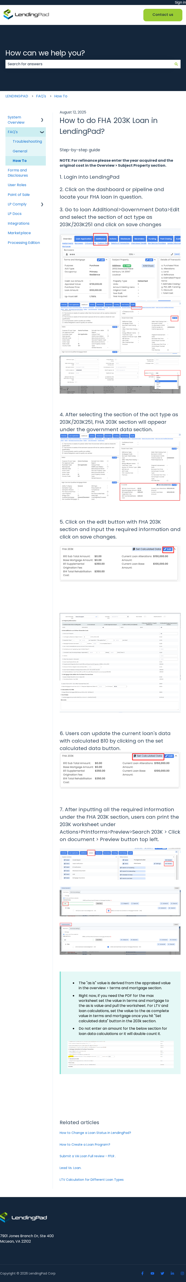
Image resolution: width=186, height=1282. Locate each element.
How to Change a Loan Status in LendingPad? (95, 1132)
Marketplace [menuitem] (19, 233)
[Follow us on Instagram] (182, 1273)
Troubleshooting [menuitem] (27, 141)
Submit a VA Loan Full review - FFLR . (88, 1156)
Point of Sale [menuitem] (19, 194)
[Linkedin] (172, 1273)
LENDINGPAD (16, 96)
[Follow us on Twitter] (162, 1273)
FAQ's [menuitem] (13, 132)
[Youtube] (152, 1273)
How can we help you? (45, 53)
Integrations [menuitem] (18, 223)
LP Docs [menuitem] (15, 213)
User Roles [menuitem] (17, 185)
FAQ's (41, 96)
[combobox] (88, 64)
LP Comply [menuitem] (17, 204)
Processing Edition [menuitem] (24, 242)
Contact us (162, 14)
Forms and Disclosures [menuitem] (18, 173)
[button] (42, 117)
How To (60, 96)
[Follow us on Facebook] (142, 1273)
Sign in (180, 2)
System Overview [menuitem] (16, 120)
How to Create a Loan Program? (85, 1144)
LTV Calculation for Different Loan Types (92, 1179)
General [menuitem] (20, 151)
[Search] (176, 64)
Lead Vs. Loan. (70, 1168)
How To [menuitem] (20, 160)
